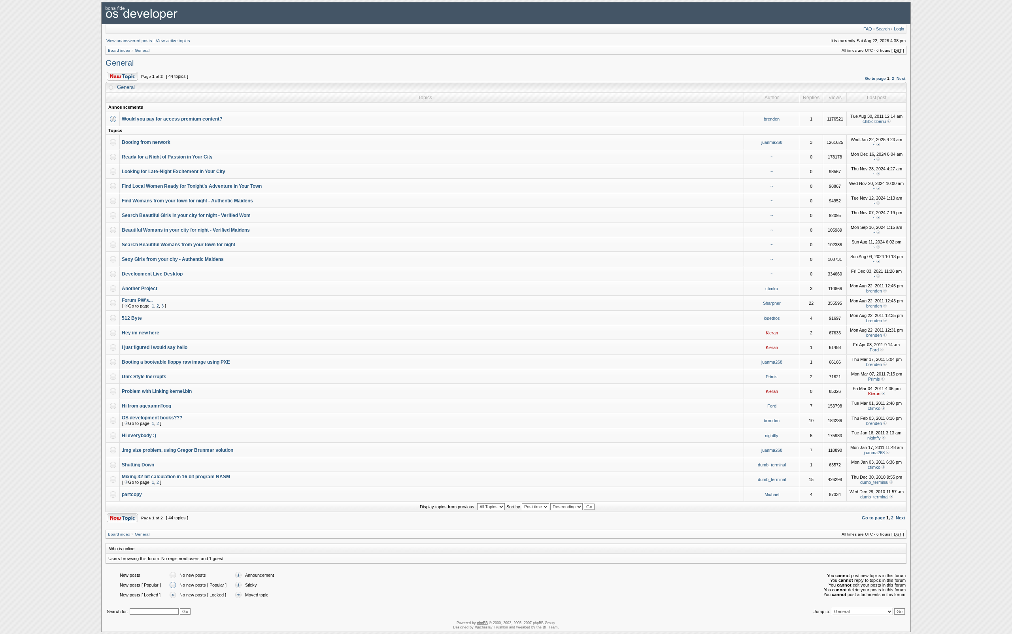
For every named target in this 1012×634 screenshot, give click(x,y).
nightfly (771, 435)
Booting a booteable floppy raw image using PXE (176, 362)
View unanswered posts (129, 40)
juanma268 (771, 142)
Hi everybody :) (139, 435)
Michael (772, 494)
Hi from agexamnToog (146, 406)
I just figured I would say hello (154, 347)
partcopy (132, 494)
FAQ (867, 28)
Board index (119, 50)
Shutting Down (138, 465)
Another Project (139, 288)
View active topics (173, 40)
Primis (772, 376)
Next (901, 78)
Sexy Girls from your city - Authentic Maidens (173, 259)
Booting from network (146, 142)
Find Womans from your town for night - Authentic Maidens (187, 201)
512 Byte (132, 318)
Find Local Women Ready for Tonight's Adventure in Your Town (192, 186)
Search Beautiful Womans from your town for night (178, 244)
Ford (874, 349)
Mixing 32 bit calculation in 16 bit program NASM (176, 476)
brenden (772, 119)
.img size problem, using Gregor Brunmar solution (177, 450)
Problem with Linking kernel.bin (157, 391)
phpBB (482, 623)
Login (899, 28)
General (142, 50)
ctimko (771, 288)
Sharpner (772, 303)
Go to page (875, 78)
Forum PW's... (137, 300)
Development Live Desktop (152, 274)
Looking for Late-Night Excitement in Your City (173, 171)
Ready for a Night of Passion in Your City (167, 157)
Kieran (772, 332)
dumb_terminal (772, 464)
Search (883, 28)
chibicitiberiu (874, 121)
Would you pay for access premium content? (172, 119)
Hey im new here (140, 333)
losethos (772, 318)
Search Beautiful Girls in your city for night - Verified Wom (186, 215)
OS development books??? (152, 418)
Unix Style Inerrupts (144, 376)
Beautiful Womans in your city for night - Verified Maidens (186, 230)
